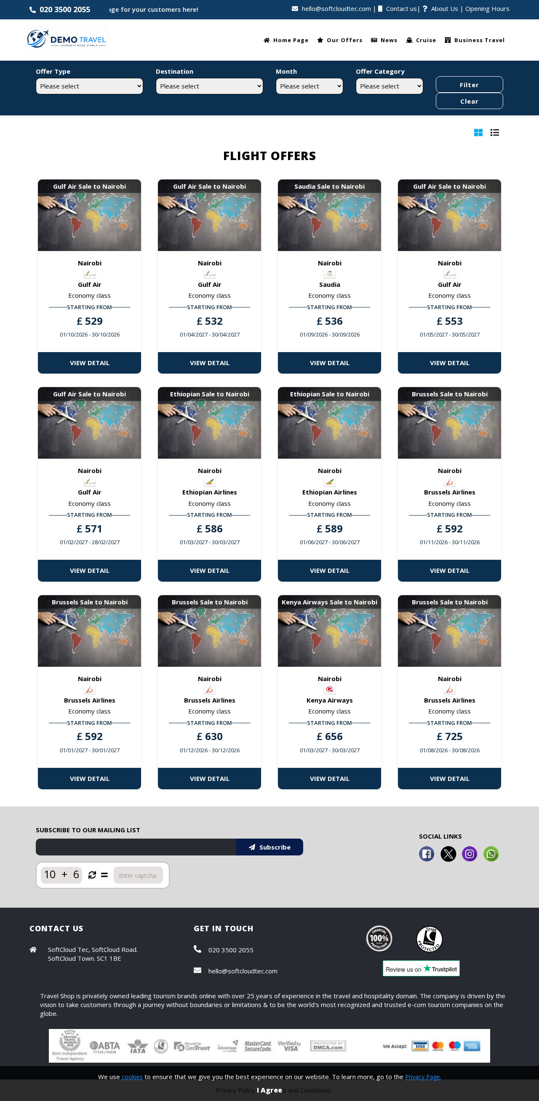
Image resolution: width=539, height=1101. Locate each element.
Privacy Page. (423, 1077)
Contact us (401, 8)
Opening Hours (487, 8)
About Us (444, 8)
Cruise (426, 40)
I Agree (269, 1090)
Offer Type (53, 71)
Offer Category (380, 71)
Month (286, 71)
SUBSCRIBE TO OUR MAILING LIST (88, 830)
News (389, 40)
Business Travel (479, 40)
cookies (132, 1077)
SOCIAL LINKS (440, 836)
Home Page (291, 40)
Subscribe (275, 847)
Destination (174, 71)
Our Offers (345, 40)
